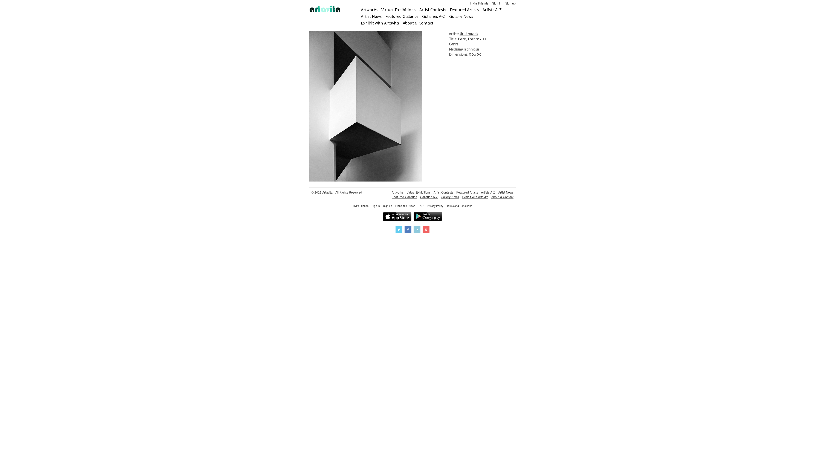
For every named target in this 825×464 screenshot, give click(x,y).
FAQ (421, 206)
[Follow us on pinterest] (426, 230)
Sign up (510, 3)
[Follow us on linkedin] (417, 230)
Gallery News (461, 16)
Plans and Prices (405, 206)
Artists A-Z (492, 9)
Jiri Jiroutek (469, 34)
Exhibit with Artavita (380, 23)
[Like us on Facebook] (408, 230)
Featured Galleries (401, 16)
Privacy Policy (435, 206)
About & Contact (418, 23)
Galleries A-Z (433, 16)
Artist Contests (432, 9)
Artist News (371, 16)
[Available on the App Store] (397, 217)
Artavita (327, 192)
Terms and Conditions (459, 206)
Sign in (496, 3)
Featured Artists (464, 9)
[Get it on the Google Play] (428, 217)
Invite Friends (479, 3)
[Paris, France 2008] (365, 180)
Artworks (369, 9)
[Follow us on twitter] (399, 230)
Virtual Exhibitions (398, 9)
